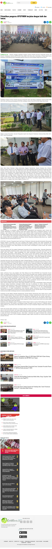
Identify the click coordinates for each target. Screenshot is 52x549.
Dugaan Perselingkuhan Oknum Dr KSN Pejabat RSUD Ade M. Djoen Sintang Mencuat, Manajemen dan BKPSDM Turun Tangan (32, 357)
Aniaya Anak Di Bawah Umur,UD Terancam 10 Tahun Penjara (8, 496)
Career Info (23, 542)
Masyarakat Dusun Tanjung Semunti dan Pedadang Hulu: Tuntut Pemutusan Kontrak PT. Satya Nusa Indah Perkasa (32, 387)
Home (2, 10)
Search (34, 2)
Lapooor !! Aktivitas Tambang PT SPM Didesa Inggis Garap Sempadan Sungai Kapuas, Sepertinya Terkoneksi (16, 338)
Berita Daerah (8, 10)
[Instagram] (24, 522)
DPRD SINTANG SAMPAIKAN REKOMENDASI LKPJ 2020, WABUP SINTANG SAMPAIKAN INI (10, 433)
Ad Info (22, 541)
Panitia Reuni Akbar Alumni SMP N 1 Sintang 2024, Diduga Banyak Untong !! (12, 451)
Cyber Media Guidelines (30, 541)
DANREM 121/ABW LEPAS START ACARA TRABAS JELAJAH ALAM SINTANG (9, 420)
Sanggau (5, 22)
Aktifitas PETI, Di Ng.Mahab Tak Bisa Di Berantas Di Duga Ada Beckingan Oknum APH (9, 508)
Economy (19, 10)
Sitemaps (6, 541)
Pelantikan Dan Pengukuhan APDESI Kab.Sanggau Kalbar (16, 344)
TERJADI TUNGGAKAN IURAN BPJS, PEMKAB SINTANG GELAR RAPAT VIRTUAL (10, 430)
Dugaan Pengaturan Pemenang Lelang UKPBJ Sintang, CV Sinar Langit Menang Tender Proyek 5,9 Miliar (9, 464)
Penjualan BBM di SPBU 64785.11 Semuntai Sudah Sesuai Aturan (41, 338)
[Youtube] (31, 522)
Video (46, 10)
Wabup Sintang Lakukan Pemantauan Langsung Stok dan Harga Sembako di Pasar (10, 423)
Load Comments (26, 395)
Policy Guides (39, 541)
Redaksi (29, 542)
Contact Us (16, 541)
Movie (36, 10)
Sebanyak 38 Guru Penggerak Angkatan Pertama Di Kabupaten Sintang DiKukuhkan (8, 470)
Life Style (41, 10)
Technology (30, 10)
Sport (24, 10)
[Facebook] (21, 522)
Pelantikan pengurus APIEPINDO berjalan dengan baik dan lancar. (41, 344)
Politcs (14, 10)
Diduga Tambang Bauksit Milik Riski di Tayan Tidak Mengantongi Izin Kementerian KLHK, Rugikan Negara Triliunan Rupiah (9, 227)
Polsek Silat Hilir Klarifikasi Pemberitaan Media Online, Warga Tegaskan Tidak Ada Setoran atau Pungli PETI (32, 377)
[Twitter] (28, 522)
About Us (11, 541)
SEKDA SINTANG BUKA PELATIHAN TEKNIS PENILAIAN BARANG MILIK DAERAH (10, 426)
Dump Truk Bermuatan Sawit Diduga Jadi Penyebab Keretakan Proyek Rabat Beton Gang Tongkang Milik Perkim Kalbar (10, 490)
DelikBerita (26, 544)
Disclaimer (45, 541)
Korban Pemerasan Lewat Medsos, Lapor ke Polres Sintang (8, 484)
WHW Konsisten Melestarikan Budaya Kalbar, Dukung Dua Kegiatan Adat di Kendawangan (8, 502)
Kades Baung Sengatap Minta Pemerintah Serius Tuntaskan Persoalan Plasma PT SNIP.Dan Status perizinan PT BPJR (32, 367)
